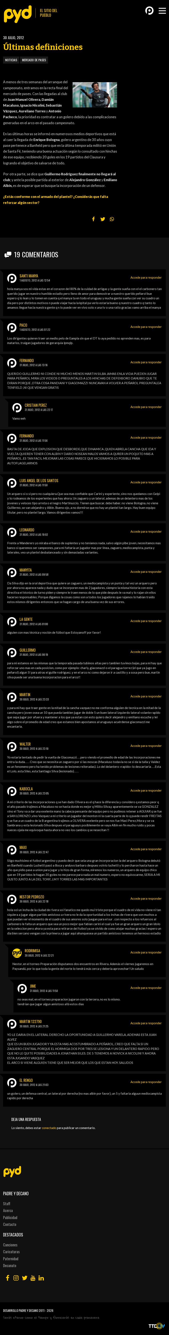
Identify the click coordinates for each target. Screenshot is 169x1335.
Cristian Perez (36, 405)
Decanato (9, 1265)
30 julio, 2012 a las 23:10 (34, 748)
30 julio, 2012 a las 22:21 (39, 955)
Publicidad (10, 1217)
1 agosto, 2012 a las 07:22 (35, 329)
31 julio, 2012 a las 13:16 (34, 365)
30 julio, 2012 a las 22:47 (34, 852)
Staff (6, 1203)
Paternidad (10, 1258)
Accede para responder (146, 277)
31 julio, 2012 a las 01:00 (34, 624)
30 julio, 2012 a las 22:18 (34, 901)
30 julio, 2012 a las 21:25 (34, 1026)
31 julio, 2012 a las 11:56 (34, 440)
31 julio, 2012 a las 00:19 (34, 654)
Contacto (9, 1224)
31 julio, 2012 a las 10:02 (34, 534)
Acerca (8, 1210)
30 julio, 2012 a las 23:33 (34, 699)
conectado (49, 1128)
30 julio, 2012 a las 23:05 (34, 793)
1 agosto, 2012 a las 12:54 (35, 280)
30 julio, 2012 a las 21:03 (34, 1085)
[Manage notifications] (159, 1326)
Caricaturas (11, 1251)
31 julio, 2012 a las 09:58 (34, 574)
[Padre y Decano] (32, 14)
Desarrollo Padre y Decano (20, 1310)
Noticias (11, 59)
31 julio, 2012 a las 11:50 (34, 485)
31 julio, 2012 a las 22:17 (39, 410)
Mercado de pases (34, 59)
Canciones (10, 1244)
